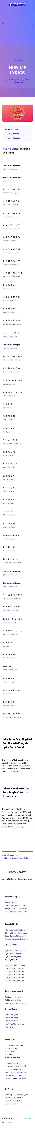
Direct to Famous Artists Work (16, 939)
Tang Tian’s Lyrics (11, 1104)
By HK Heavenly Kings (13, 957)
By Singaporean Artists (13, 997)
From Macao (9, 1054)
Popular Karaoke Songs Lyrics (16, 912)
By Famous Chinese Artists (15, 951)
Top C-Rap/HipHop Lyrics (14, 1024)
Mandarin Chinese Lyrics (14, 1063)
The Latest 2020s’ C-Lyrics (15, 965)
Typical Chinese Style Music (15, 1078)
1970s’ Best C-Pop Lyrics (14, 981)
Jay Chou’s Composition (14, 1098)
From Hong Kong (11, 1048)
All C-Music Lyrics (11, 902)
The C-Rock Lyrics (12, 1021)
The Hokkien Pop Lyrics (14, 1075)
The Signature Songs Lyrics (15, 930)
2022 (27, 80)
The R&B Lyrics (10, 1027)
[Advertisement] (17, 28)
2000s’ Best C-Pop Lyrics (14, 972)
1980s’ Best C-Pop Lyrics (14, 978)
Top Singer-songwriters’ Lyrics (16, 1095)
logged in (14, 879)
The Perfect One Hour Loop (15, 905)
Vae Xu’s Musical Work (13, 1101)
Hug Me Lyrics (10, 148)
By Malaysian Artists (13, 1000)
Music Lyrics (17, 61)
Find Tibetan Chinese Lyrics (15, 1072)
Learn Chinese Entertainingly (16, 1066)
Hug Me (21, 766)
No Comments (18, 83)
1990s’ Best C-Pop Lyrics (14, 975)
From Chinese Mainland (14, 1045)
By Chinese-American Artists (16, 1003)
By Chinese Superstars (13, 954)
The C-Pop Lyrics (11, 1015)
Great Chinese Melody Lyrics (15, 936)
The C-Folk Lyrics (11, 1018)
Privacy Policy (7, 1122)
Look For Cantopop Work (14, 1069)
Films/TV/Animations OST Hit (16, 909)
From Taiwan (10, 1051)
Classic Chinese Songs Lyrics (16, 933)
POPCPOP (11, 1118)
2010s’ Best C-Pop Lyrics (14, 968)
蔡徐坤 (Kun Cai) (16, 80)
